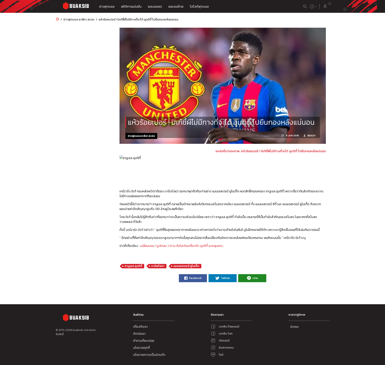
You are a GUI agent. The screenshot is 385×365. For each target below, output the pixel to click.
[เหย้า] (57, 19)
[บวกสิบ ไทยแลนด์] (311, 6)
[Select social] (313, 6)
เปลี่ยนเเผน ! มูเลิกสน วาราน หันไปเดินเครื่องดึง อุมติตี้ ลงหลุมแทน (181, 245)
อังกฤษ (294, 327)
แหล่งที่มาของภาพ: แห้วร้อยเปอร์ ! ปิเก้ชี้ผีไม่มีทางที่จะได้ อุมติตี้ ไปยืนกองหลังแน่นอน (271, 151)
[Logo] (76, 6)
